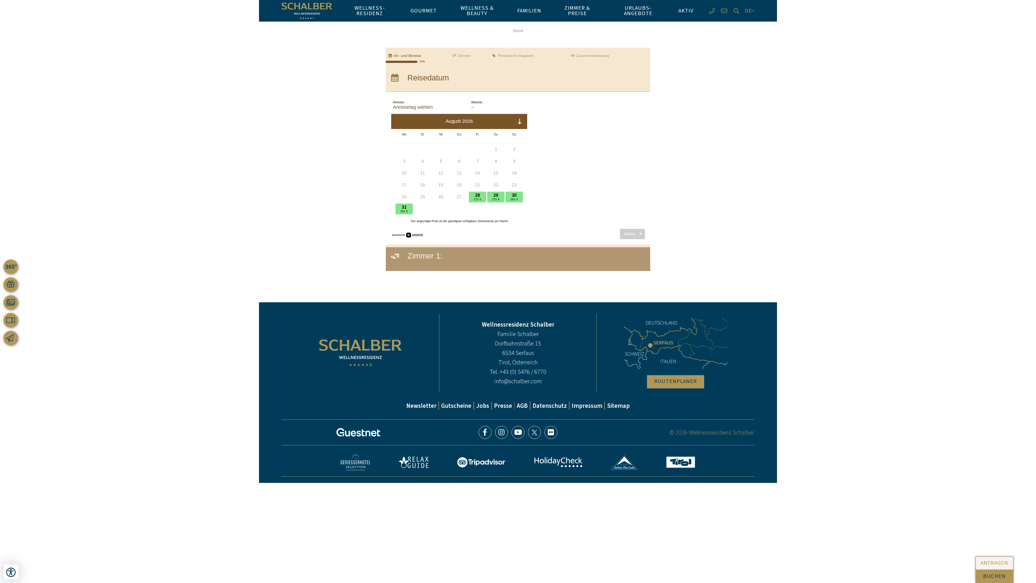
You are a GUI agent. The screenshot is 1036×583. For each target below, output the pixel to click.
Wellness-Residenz (370, 10)
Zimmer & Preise (577, 10)
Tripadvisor (481, 462)
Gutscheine (456, 406)
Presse (503, 406)
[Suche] (736, 11)
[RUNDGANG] (11, 267)
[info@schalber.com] (724, 11)
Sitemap (618, 406)
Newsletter (421, 406)
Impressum (587, 406)
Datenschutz (550, 406)
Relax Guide (413, 462)
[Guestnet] (358, 432)
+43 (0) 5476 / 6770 (523, 372)
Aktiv (686, 10)
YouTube (518, 432)
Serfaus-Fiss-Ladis (624, 462)
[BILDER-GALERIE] (11, 302)
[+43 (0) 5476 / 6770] (712, 11)
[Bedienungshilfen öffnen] (11, 572)
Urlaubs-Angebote (638, 10)
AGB (522, 406)
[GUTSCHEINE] (11, 284)
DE (748, 10)
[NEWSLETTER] (11, 338)
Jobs (482, 406)
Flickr (550, 432)
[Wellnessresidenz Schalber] (307, 11)
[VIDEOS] (11, 320)
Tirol (680, 462)
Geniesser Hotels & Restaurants (355, 462)
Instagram (501, 432)
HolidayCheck (558, 462)
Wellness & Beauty (477, 10)
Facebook (485, 432)
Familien (529, 10)
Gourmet (424, 10)
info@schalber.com (518, 381)
